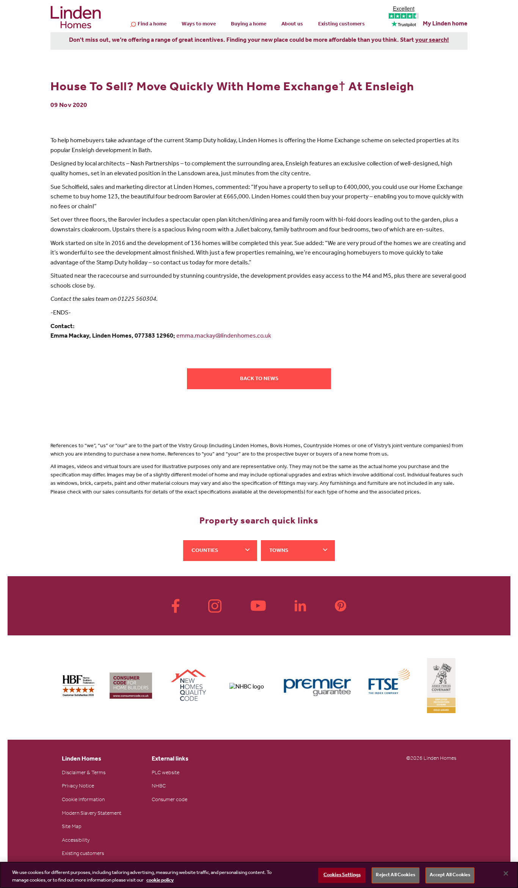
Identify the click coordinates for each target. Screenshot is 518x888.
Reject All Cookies (395, 875)
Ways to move (199, 24)
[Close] (506, 873)
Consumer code (169, 800)
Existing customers (341, 24)
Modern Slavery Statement (91, 814)
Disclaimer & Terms (83, 773)
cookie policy (160, 880)
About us (292, 24)
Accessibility (75, 841)
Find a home (152, 24)
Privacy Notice (78, 786)
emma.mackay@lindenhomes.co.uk (223, 336)
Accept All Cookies (450, 875)
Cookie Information (83, 800)
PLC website (165, 773)
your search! (432, 41)
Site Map (72, 827)
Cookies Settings (342, 875)
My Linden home (445, 24)
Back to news (259, 379)
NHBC (159, 786)
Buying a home (248, 24)
